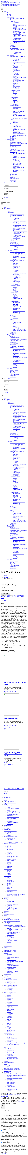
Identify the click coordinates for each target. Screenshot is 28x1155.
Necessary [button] (3, 1129)
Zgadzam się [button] (14, 1101)
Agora (14, 595)
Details (14, 691)
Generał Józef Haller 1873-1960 (14, 789)
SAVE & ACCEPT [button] (5, 1152)
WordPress (9, 1094)
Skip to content (4, 1)
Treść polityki (21, 1101)
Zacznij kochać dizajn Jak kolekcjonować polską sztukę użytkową (13, 753)
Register (6, 197)
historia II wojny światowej (13, 596)
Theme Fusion (16, 1094)
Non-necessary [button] (4, 1140)
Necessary (5, 1131)
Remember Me (9, 191)
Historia (8, 595)
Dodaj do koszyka (5, 593)
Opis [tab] (5, 600)
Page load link (4, 1096)
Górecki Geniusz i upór (11, 718)
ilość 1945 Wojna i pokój (7, 590)
